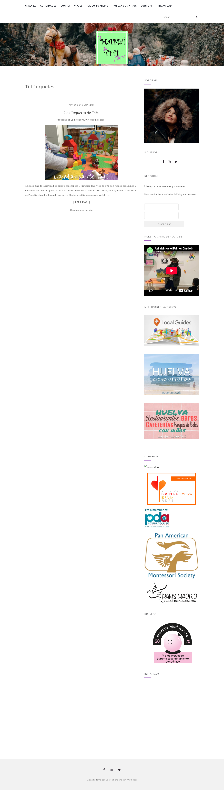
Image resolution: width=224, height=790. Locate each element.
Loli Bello (99, 119)
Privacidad (164, 6)
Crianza (30, 6)
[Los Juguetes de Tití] (81, 152)
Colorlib (109, 780)
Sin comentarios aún (81, 209)
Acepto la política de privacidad (165, 186)
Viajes (78, 6)
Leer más (81, 202)
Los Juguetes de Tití (81, 112)
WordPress (132, 780)
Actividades (48, 6)
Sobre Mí (147, 6)
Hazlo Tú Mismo (97, 6)
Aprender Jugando (81, 105)
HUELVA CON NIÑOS (124, 6)
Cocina (65, 6)
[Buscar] (196, 17)
